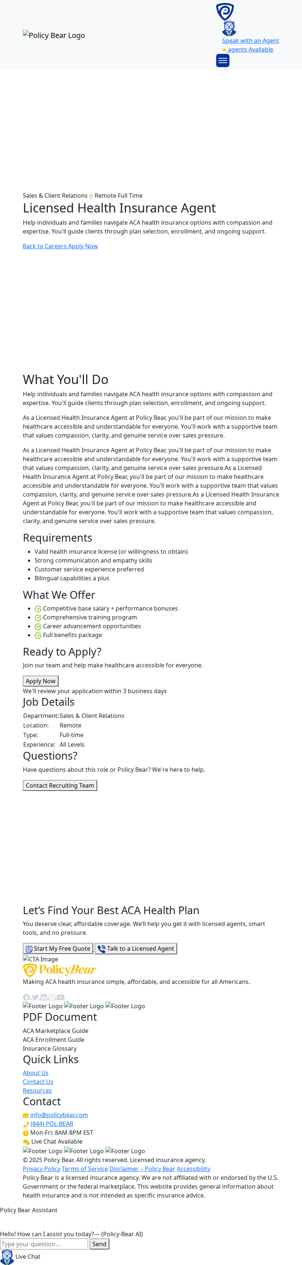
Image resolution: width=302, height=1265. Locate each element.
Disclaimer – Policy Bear (142, 1169)
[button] (222, 60)
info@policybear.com (59, 1115)
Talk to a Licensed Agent (140, 948)
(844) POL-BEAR (52, 1124)
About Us (36, 1073)
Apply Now (83, 246)
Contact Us (38, 1082)
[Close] (7, 1222)
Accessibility (193, 1169)
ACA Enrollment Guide (53, 1040)
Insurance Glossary (50, 1048)
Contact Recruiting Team (60, 785)
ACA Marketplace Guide (55, 1031)
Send (99, 1244)
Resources (37, 1090)
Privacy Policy (41, 1169)
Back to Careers (45, 246)
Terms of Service (85, 1169)
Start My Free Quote (61, 948)
